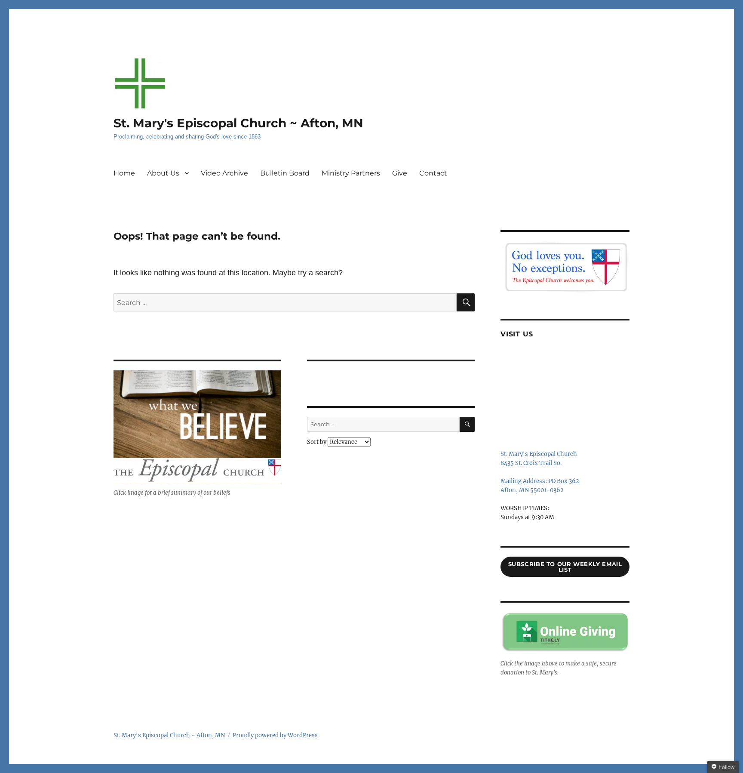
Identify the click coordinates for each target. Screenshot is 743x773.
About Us (163, 173)
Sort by (317, 442)
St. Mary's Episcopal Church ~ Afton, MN (238, 123)
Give (399, 173)
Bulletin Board (285, 173)
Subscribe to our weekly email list (565, 567)
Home (124, 173)
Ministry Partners (351, 173)
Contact (433, 173)
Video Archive (224, 173)
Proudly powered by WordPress (275, 735)
